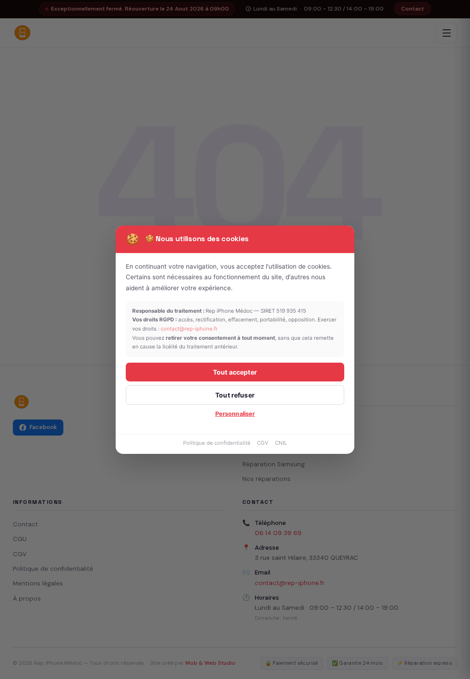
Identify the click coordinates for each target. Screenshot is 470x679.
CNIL (281, 443)
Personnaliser (235, 413)
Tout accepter (235, 372)
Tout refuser (235, 395)
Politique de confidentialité (217, 443)
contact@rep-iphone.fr (189, 329)
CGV (263, 443)
